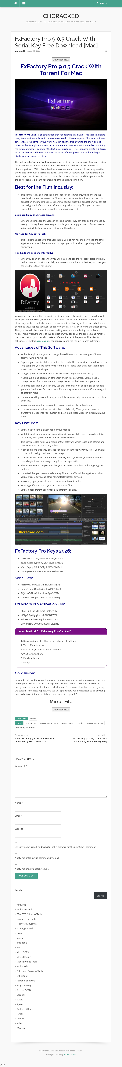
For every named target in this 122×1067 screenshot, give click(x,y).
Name (19, 802)
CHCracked (61, 15)
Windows (21, 1028)
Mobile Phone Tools (27, 961)
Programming (24, 985)
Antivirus (21, 904)
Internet (21, 937)
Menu (23, 3)
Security (21, 994)
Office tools (22, 975)
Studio (20, 999)
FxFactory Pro (31, 723)
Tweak (20, 1013)
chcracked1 (20, 51)
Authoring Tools (25, 909)
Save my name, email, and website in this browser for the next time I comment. (55, 846)
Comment (21, 765)
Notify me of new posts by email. (32, 868)
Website (19, 828)
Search (18, 890)
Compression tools (26, 918)
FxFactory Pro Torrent (26, 727)
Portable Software (26, 980)
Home (33, 718)
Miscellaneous (24, 956)
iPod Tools (22, 942)
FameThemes (70, 1054)
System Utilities (24, 1009)
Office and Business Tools (30, 971)
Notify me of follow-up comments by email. (37, 857)
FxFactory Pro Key (95, 723)
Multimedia (22, 966)
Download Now (61, 59)
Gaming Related (25, 928)
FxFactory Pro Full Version (72, 723)
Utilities (20, 1018)
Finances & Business (27, 923)
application (42, 340)
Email (18, 815)
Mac (19, 947)
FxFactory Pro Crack (49, 723)
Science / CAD (24, 990)
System (20, 1004)
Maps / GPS (23, 952)
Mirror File (61, 701)
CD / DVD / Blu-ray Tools (29, 914)
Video (19, 1023)
